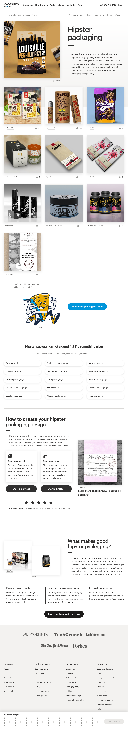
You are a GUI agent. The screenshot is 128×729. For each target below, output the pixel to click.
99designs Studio (42, 691)
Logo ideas (101, 691)
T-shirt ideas (102, 696)
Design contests (41, 669)
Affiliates (100, 687)
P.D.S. (92, 128)
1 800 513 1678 (109, 5)
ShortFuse (10, 225)
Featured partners (104, 705)
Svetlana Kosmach (96, 225)
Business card (71, 673)
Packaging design (73, 687)
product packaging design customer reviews (49, 508)
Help (99, 709)
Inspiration (71, 5)
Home (6, 15)
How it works (41, 5)
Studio (81, 5)
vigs (35, 576)
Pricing (38, 687)
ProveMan (10, 128)
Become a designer (105, 669)
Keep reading (21, 602)
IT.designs (9, 571)
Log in (121, 5)
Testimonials (9, 687)
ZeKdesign (52, 176)
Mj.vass (57, 80)
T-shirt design (71, 691)
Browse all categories (75, 700)
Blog (99, 673)
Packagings (27, 15)
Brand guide (71, 682)
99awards (101, 682)
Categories (28, 5)
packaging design (80, 73)
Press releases (10, 678)
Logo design (71, 669)
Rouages (10, 274)
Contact (7, 673)
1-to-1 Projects (40, 673)
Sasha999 (51, 128)
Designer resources (105, 700)
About (6, 669)
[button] (123, 714)
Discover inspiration (43, 682)
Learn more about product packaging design (99, 492)
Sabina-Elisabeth (13, 177)
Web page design (73, 678)
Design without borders (106, 678)
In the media (9, 682)
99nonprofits (9, 691)
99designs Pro (41, 696)
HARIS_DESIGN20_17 (56, 225)
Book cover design (73, 696)
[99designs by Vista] (11, 5)
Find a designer (57, 5)
